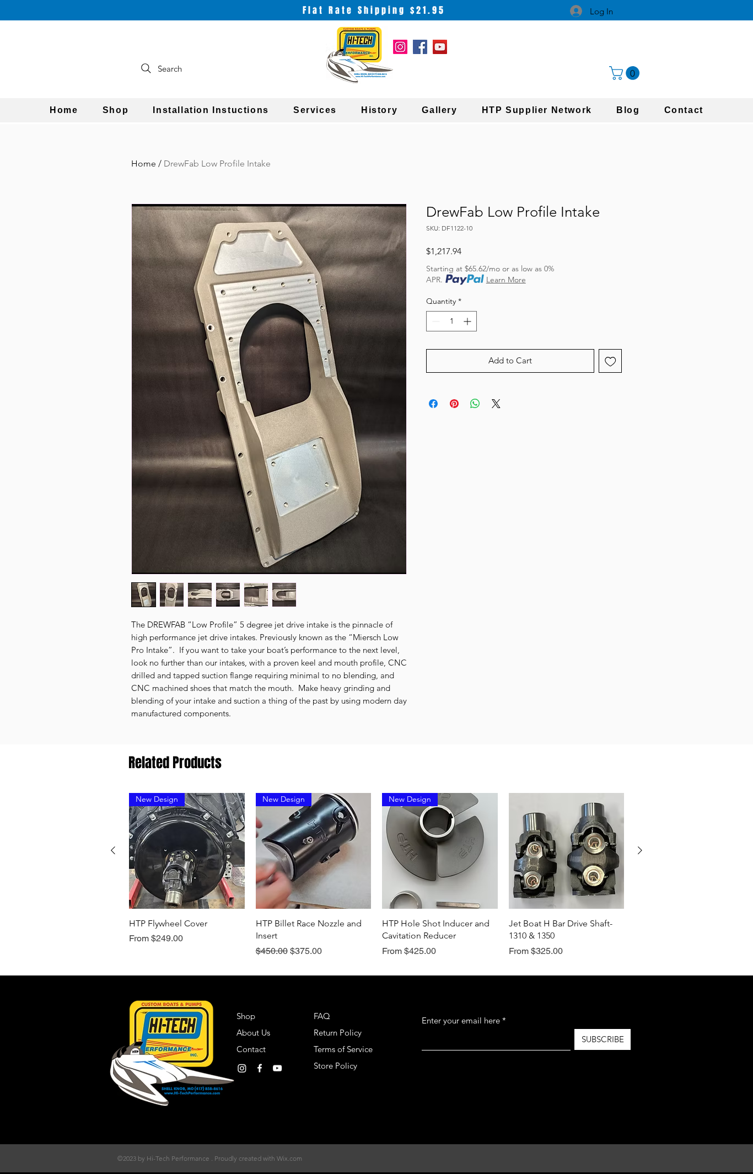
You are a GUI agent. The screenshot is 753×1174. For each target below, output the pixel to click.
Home (143, 163)
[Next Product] (640, 850)
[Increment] (468, 321)
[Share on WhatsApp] (475, 403)
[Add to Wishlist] (610, 361)
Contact (251, 1049)
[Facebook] (420, 47)
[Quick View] (567, 851)
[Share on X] (496, 403)
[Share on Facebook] (433, 403)
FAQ (322, 1016)
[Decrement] (435, 321)
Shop (245, 1016)
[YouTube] (440, 47)
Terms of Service (343, 1049)
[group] (376, 875)
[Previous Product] (113, 850)
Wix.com (289, 1158)
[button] (626, 73)
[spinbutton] (451, 321)
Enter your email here (461, 1020)
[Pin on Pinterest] (454, 403)
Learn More (506, 280)
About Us (253, 1032)
